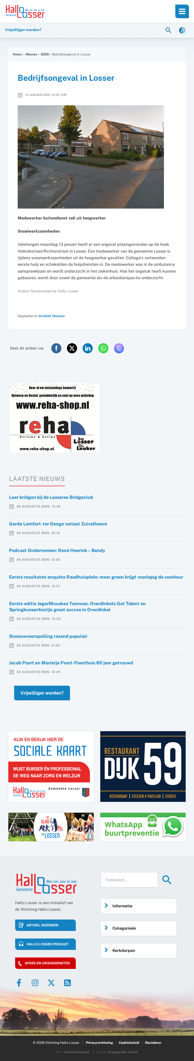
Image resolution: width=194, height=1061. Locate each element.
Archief (45, 316)
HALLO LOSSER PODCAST (47, 944)
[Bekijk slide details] (54, 417)
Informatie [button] (122, 906)
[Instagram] (35, 983)
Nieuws (58, 316)
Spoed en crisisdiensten (47, 963)
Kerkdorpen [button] (123, 950)
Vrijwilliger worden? (42, 693)
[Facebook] (19, 983)
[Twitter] (51, 983)
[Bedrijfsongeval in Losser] (97, 157)
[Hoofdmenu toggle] (182, 11)
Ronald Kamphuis (76, 1052)
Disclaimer (153, 1043)
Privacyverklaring (99, 1043)
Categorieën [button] (124, 928)
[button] (169, 30)
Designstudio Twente (123, 1052)
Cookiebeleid (129, 1043)
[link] (182, 30)
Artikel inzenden (42, 925)
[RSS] (67, 983)
